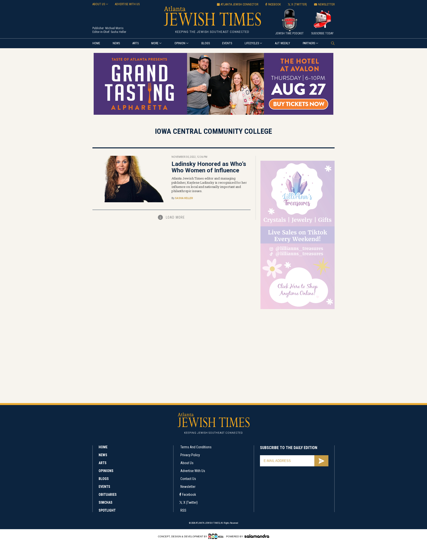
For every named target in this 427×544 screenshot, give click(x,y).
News (116, 43)
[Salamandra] (256, 536)
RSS (183, 510)
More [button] (154, 43)
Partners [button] (309, 43)
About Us (186, 463)
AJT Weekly (282, 43)
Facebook (189, 495)
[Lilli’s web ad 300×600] (297, 308)
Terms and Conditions (196, 447)
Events (227, 43)
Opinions (106, 471)
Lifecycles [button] (252, 43)
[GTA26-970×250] (213, 113)
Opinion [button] (179, 43)
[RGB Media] (217, 536)
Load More (175, 217)
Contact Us (188, 479)
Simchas (105, 502)
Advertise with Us (192, 471)
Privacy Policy (190, 455)
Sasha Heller (118, 32)
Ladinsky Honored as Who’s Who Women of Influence (208, 167)
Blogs (205, 43)
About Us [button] (98, 4)
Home (96, 43)
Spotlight (107, 510)
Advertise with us (127, 4)
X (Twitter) (190, 502)
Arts (135, 43)
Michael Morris (114, 28)
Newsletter (187, 487)
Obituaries (108, 495)
